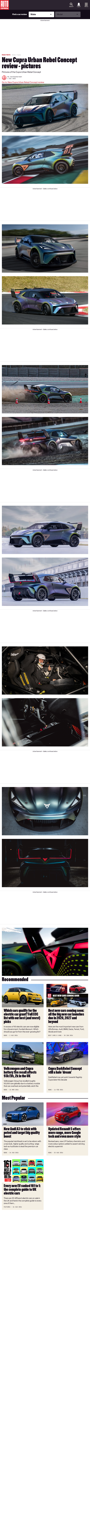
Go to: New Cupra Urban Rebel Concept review (23, 82)
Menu (86, 6)
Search (71, 6)
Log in (79, 6)
